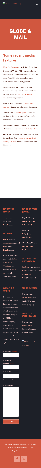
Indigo (5, 239)
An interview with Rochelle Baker (24, 129)
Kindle (6, 225)
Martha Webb (27, 297)
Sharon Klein (27, 325)
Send (11, 421)
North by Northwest (11, 67)
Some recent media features (19, 58)
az (28, 450)
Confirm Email (8, 380)
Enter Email (7, 371)
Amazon (32, 221)
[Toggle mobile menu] (37, 4)
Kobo (5, 246)
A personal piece (20, 112)
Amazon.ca (7, 218)
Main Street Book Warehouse (10, 262)
